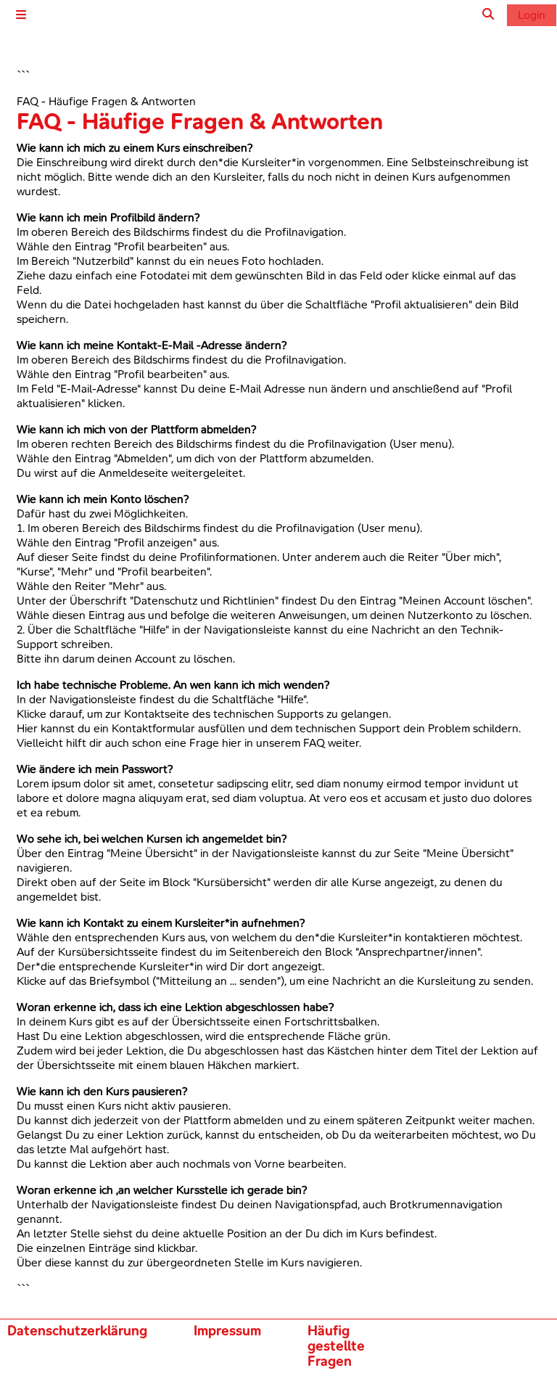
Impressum (227, 1330)
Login (531, 14)
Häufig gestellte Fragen (336, 1345)
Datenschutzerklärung (77, 1330)
